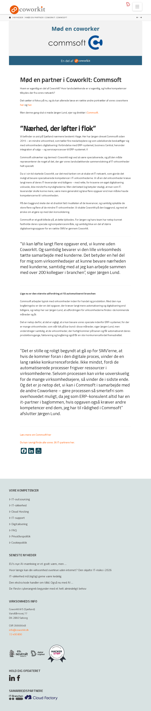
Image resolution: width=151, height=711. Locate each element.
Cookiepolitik (19, 542)
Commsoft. (93, 112)
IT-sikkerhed (19, 505)
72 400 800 (15, 634)
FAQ (14, 530)
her (22, 105)
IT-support (18, 518)
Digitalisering (19, 524)
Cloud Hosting (20, 511)
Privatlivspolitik (20, 536)
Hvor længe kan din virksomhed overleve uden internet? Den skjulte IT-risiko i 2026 (60, 570)
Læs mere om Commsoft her (35, 435)
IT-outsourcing (20, 499)
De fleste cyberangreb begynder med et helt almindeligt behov (47, 588)
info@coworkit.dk (19, 630)
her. (30, 105)
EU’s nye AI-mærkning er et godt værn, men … (37, 564)
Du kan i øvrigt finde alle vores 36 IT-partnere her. (47, 442)
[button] (137, 6)
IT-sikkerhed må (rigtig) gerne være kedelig (35, 576)
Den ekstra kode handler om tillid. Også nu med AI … (41, 582)
